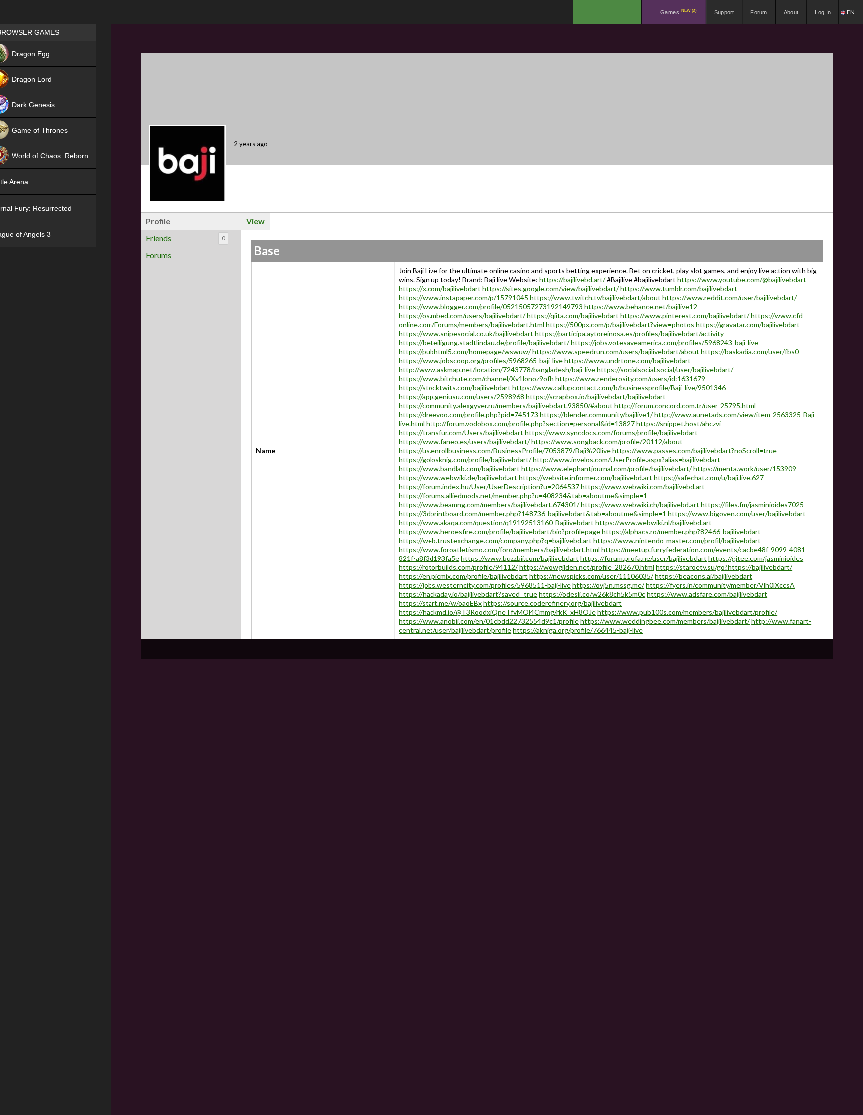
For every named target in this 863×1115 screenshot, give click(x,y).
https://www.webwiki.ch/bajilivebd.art (640, 504)
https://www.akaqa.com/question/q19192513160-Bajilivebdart (496, 522)
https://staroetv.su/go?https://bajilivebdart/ (724, 567)
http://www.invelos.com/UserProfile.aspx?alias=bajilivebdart (626, 459)
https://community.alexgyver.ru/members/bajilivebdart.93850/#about (506, 405)
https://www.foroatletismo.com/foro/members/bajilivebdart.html (499, 549)
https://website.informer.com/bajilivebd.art (585, 477)
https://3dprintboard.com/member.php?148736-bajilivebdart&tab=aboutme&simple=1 (532, 513)
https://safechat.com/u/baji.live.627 (709, 477)
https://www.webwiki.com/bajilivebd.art (643, 486)
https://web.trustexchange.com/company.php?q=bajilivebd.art (495, 540)
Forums (158, 255)
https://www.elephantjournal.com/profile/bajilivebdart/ (606, 468)
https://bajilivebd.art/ (572, 279)
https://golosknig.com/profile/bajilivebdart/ (465, 459)
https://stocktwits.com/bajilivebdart (455, 387)
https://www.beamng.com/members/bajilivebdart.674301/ (489, 504)
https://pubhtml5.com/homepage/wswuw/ (465, 351)
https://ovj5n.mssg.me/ (608, 585)
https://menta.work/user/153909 (744, 468)
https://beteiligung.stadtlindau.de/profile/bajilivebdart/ (484, 342)
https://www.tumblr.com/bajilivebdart (678, 288)
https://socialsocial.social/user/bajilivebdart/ (665, 369)
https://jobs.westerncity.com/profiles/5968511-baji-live (485, 585)
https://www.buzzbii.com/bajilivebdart (520, 558)
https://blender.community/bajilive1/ (596, 414)
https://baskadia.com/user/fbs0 (750, 351)
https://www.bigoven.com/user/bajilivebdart (737, 513)
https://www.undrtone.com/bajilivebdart (627, 360)
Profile (158, 221)
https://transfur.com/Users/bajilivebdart (461, 432)
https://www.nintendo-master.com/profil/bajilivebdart (677, 540)
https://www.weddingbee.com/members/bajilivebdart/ (665, 621)
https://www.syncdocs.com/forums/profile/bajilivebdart (611, 432)
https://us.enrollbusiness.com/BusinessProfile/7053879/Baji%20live (505, 450)
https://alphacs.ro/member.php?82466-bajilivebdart (681, 531)
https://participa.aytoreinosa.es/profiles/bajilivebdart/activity (629, 333)
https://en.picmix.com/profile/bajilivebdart (463, 576)
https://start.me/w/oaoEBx (440, 603)
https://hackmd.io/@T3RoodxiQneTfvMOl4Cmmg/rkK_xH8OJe (497, 612)
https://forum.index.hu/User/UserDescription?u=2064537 (489, 486)
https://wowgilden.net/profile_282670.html (586, 567)
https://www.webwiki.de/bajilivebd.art (458, 477)
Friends (185, 238)
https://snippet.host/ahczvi (678, 423)
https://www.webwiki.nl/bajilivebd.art (653, 522)
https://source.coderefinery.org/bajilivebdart (552, 603)
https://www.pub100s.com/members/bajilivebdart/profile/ (687, 612)
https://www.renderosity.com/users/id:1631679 (630, 378)
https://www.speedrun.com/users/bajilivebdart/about (615, 351)
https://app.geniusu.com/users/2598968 (461, 396)
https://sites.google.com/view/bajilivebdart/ (550, 288)
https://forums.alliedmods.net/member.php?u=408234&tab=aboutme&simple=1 (523, 495)
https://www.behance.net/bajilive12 (640, 306)
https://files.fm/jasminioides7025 (752, 504)
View (255, 221)
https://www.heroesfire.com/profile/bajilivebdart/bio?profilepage (499, 531)
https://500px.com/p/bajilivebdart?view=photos (620, 324)
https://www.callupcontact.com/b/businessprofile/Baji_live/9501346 (619, 387)
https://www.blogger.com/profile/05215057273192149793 (491, 306)
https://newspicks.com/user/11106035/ (591, 576)
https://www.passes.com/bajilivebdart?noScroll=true (694, 450)
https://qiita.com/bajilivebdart (573, 315)
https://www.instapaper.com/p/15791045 (463, 297)
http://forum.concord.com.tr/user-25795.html (685, 405)
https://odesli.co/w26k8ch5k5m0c (592, 594)
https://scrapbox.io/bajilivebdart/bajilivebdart (596, 396)
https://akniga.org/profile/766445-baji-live (578, 630)
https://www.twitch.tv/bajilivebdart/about (595, 297)
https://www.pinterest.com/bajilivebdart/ (684, 315)
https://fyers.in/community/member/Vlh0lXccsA (720, 585)
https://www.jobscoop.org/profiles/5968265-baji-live (481, 360)
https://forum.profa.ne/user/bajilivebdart (643, 558)
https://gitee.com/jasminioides (755, 558)
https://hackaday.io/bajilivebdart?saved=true (468, 594)
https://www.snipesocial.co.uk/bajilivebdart (466, 333)
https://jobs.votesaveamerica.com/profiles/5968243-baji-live (664, 342)
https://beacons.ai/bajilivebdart (703, 576)
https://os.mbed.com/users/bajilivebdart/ (462, 315)
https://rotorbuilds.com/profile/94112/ (458, 567)
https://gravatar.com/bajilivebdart (748, 324)
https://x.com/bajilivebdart (440, 288)
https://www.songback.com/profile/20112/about (607, 441)
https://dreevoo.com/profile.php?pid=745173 (468, 414)
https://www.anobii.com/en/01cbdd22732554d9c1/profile (489, 621)
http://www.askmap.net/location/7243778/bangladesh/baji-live (497, 369)
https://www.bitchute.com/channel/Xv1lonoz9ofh (476, 378)
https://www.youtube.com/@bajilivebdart (741, 279)
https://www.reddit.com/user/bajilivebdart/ (729, 297)
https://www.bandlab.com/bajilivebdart (459, 468)
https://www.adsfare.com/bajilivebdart (707, 594)
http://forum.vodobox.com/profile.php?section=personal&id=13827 (530, 423)
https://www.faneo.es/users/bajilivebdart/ (464, 441)
